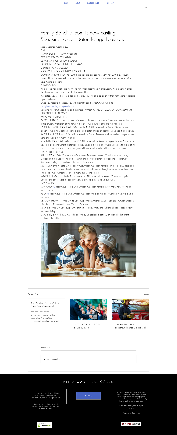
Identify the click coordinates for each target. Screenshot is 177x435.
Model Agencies (51, 398)
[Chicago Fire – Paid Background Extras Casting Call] (130, 309)
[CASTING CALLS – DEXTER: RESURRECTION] (88, 309)
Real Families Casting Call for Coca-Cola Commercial (45, 305)
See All (146, 294)
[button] (146, 7)
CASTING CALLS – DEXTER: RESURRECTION (86, 326)
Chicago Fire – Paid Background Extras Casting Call (130, 326)
